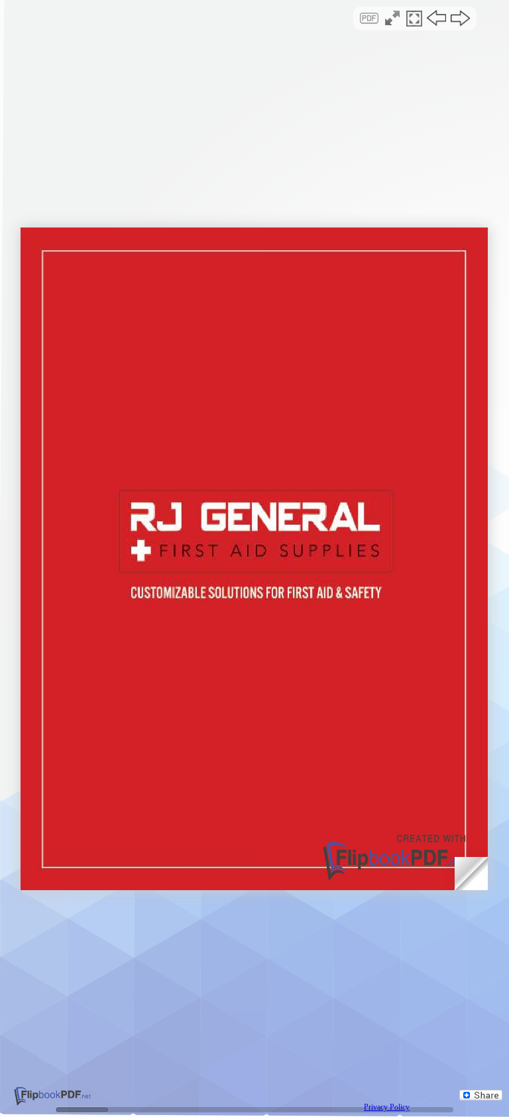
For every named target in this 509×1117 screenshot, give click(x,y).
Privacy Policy (387, 1107)
